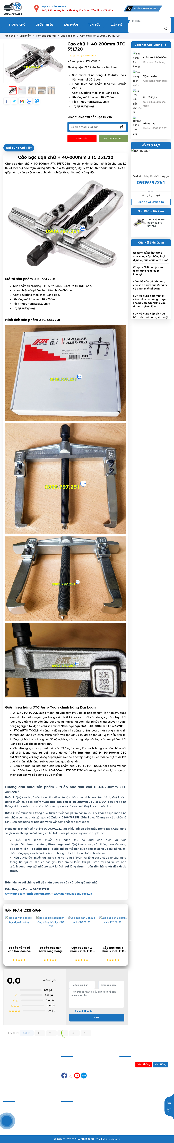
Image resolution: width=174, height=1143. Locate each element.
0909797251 (151, 182)
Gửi (96, 1017)
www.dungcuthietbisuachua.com (27, 893)
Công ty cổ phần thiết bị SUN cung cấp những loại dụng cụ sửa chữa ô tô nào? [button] (150, 256)
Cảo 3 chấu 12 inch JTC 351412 (113, 949)
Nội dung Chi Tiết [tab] (19, 147)
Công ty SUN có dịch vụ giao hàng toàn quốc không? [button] (148, 270)
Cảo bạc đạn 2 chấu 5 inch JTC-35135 (19, 949)
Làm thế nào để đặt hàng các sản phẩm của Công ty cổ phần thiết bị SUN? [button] (150, 285)
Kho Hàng (160, 1064)
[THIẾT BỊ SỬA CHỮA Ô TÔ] (12, 8)
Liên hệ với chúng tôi (151, 202)
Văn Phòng (143, 1064)
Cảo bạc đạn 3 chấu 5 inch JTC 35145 (50, 949)
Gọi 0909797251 (113, 138)
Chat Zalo (82, 138)
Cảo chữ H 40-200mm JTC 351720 (156, 223)
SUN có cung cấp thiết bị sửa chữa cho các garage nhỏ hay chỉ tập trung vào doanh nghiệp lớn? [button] (149, 301)
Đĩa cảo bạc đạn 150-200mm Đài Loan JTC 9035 (81, 949)
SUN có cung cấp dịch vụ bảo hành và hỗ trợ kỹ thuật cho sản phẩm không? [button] (150, 317)
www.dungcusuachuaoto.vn (73, 893)
